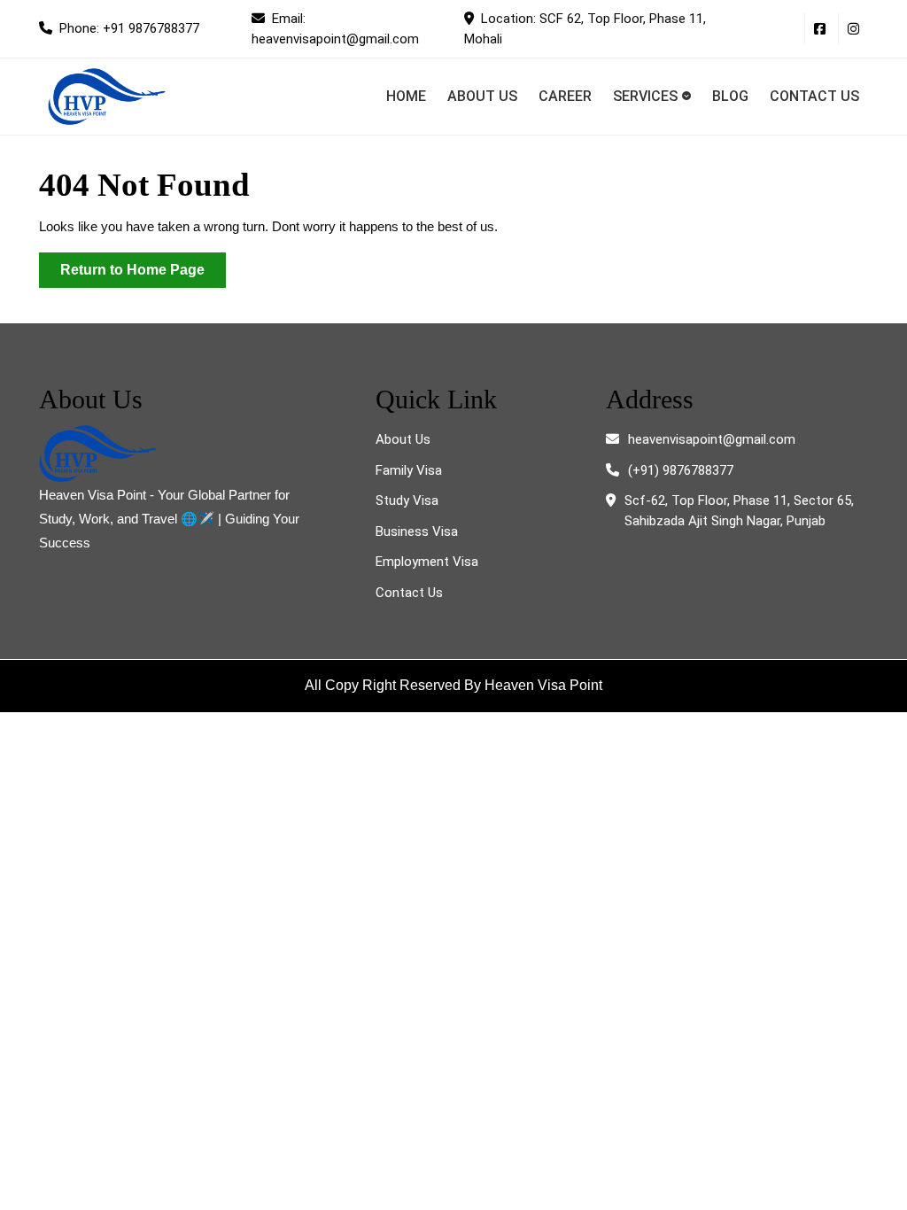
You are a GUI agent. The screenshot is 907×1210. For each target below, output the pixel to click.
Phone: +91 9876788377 (144, 33)
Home (406, 96)
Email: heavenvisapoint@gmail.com (347, 29)
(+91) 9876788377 (680, 470)
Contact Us (814, 96)
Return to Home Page (143, 274)
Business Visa (417, 531)
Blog (730, 96)
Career (565, 96)
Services (645, 96)
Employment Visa (427, 562)
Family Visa (409, 470)
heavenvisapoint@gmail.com (711, 439)
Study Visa (407, 500)
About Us (482, 96)
